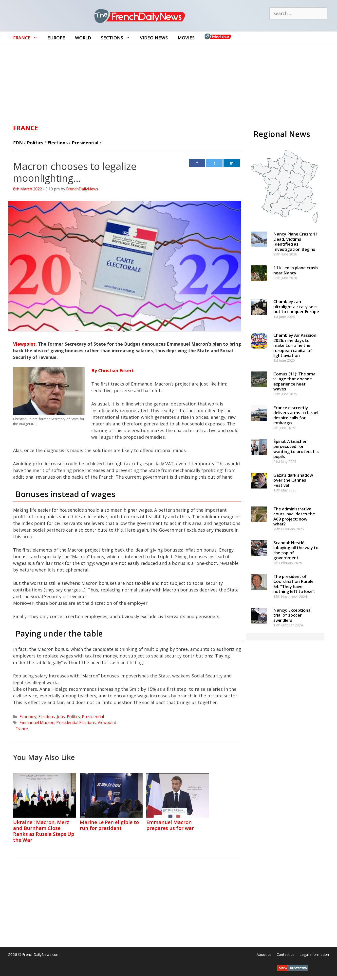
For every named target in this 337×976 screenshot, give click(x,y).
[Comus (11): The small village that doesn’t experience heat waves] (259, 389)
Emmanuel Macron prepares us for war (170, 825)
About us (264, 954)
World (83, 38)
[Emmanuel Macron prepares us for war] (177, 816)
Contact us (286, 954)
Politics (35, 143)
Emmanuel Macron (36, 722)
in (232, 163)
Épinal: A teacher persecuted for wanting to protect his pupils (296, 448)
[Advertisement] (168, 81)
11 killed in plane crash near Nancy (295, 270)
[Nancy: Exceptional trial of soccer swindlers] (259, 625)
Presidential (85, 143)
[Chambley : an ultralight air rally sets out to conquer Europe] (259, 317)
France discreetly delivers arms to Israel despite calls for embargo (295, 415)
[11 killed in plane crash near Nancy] (259, 283)
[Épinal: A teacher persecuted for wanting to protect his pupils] (259, 457)
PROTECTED (298, 968)
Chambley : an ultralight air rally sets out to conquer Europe (296, 306)
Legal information (314, 954)
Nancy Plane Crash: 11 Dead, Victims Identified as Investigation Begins (295, 241)
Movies (186, 38)
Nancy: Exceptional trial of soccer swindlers (292, 615)
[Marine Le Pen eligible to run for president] (111, 816)
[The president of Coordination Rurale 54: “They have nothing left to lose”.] (259, 592)
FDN (18, 143)
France (22, 38)
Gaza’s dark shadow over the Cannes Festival (293, 480)
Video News (154, 38)
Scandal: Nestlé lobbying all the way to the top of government (295, 550)
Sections (112, 38)
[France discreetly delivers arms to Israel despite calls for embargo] (259, 423)
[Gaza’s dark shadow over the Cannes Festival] (259, 490)
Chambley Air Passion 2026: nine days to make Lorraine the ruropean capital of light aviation (294, 345)
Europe (56, 38)
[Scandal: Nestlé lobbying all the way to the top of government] (259, 558)
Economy (27, 716)
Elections (57, 143)
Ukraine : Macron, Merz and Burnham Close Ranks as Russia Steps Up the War (43, 831)
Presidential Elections (76, 722)
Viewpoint (107, 722)
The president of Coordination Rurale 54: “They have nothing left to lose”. (294, 583)
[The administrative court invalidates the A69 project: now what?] (259, 524)
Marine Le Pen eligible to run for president (109, 825)
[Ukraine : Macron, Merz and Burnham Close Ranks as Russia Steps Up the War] (44, 816)
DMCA (283, 968)
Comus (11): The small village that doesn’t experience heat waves (295, 381)
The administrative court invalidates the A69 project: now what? (294, 516)
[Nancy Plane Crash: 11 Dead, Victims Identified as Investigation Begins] (259, 249)
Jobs (61, 716)
